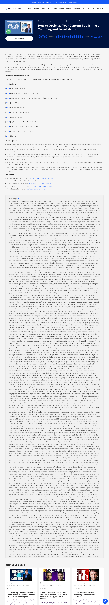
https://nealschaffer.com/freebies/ (40, 183)
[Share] (102, 36)
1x (95, 36)
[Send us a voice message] (105, 601)
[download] (99, 36)
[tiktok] (103, 8)
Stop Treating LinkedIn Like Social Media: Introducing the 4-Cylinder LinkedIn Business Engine (21, 594)
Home (29, 8)
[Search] (84, 8)
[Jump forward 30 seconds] (46, 36)
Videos (55, 8)
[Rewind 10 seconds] (39, 36)
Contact (68, 8)
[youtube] (88, 8)
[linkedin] (91, 8)
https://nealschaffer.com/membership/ (40, 178)
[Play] (43, 37)
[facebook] (100, 8)
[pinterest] (98, 8)
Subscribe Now (19, 38)
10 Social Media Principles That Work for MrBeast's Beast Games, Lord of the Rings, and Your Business (54, 595)
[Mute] (92, 37)
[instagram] (95, 8)
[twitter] (93, 8)
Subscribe (77, 8)
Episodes (36, 8)
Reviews (61, 8)
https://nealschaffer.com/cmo (50, 181)
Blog (49, 8)
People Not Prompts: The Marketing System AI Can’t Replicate (84, 594)
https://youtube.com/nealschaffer (41, 186)
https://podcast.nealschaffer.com (36, 189)
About (43, 8)
